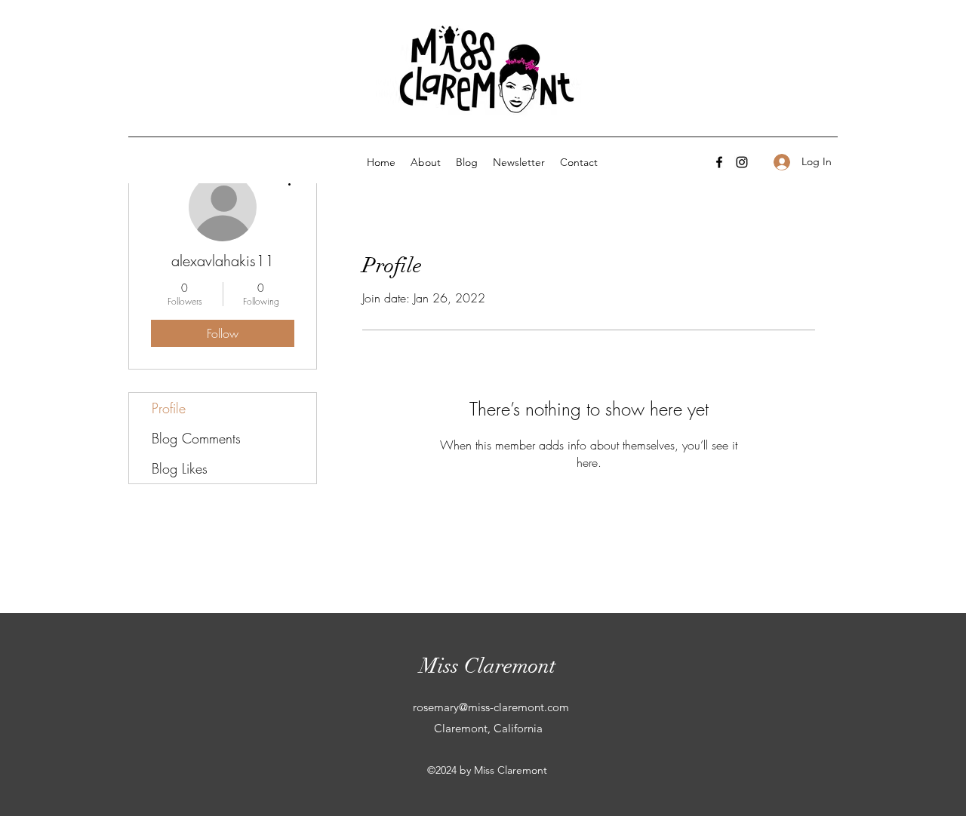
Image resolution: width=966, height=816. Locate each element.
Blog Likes (180, 468)
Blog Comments (196, 438)
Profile (169, 408)
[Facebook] (719, 162)
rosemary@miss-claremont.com (491, 707)
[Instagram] (741, 162)
